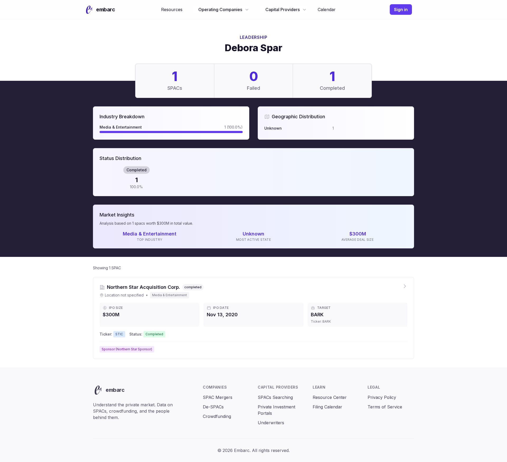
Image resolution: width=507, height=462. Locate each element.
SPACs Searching (275, 397)
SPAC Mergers (217, 397)
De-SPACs (213, 406)
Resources (171, 9)
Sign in (401, 9)
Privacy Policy (382, 397)
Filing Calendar (327, 406)
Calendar (327, 9)
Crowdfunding (217, 416)
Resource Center (330, 397)
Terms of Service (385, 406)
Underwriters (271, 422)
